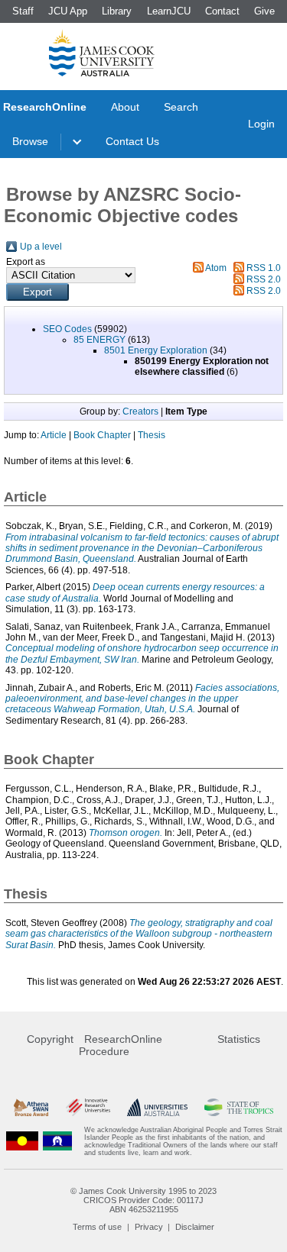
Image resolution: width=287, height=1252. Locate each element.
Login (261, 124)
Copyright (50, 1039)
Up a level (41, 246)
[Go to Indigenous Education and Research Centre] (22, 1141)
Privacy (149, 1226)
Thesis (151, 435)
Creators (140, 411)
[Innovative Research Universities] (88, 1107)
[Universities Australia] (157, 1107)
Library (117, 11)
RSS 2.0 (263, 279)
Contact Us (132, 141)
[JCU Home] (102, 52)
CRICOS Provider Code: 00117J (143, 1200)
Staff (23, 11)
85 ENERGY (99, 339)
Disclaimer (194, 1226)
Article (54, 435)
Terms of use (97, 1226)
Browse (30, 141)
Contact (222, 11)
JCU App (67, 11)
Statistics (238, 1039)
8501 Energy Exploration (155, 350)
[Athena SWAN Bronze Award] (31, 1107)
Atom (216, 268)
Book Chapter (102, 435)
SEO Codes (67, 329)
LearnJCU (169, 11)
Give (264, 11)
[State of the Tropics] (238, 1107)
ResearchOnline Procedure (120, 1045)
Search (181, 107)
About (125, 107)
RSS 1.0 (263, 268)
